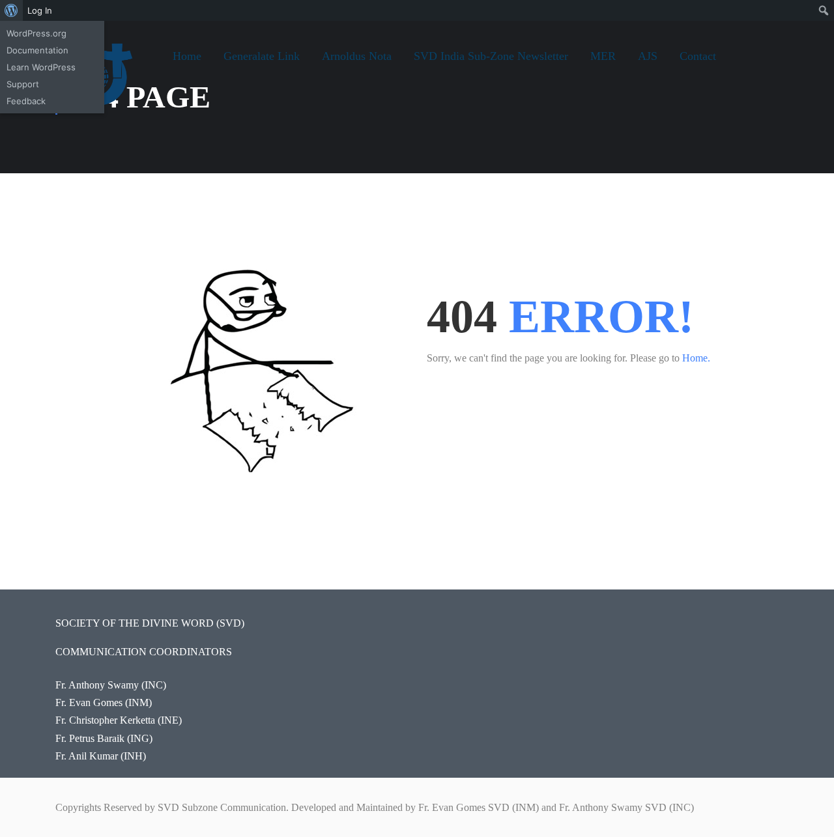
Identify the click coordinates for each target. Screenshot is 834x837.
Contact (698, 56)
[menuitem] (11, 10)
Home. (696, 357)
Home (187, 56)
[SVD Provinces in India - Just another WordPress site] (104, 85)
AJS (647, 56)
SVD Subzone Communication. (223, 807)
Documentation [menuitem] (37, 50)
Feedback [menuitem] (26, 101)
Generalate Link (261, 56)
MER (603, 56)
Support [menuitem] (23, 84)
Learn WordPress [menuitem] (41, 67)
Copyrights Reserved (98, 807)
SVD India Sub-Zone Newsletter (491, 56)
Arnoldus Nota (357, 56)
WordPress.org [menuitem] (36, 33)
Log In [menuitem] (39, 10)
